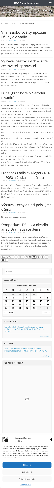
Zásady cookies (25, 485)
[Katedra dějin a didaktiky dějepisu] (27, 11)
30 (3, 260)
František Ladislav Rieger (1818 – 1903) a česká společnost (26, 175)
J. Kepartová (12, 40)
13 (42, 257)
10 (30, 257)
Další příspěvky (44, 336)
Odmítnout (27, 472)
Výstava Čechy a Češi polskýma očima (26, 207)
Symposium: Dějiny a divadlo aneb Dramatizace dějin (24, 227)
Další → (46, 312)
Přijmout (27, 465)
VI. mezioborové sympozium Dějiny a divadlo (24, 34)
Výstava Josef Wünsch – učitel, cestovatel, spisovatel (25, 63)
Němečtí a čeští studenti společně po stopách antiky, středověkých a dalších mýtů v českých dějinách (24, 329)
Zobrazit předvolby (27, 479)
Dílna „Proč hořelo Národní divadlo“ (23, 95)
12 (38, 257)
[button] (50, 439)
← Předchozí (9, 312)
